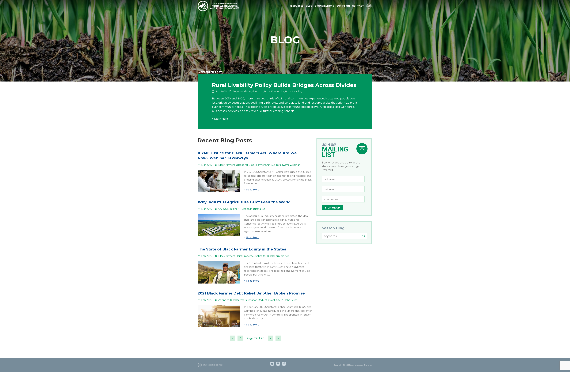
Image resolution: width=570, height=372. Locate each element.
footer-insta (278, 364)
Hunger (244, 209)
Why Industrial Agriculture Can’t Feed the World (244, 202)
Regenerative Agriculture (247, 91)
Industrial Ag (257, 209)
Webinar (295, 165)
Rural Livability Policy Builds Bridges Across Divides (284, 85)
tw (272, 364)
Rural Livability (293, 91)
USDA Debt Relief (286, 300)
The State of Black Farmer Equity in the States (242, 249)
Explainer (233, 209)
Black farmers (226, 165)
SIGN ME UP (332, 207)
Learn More (221, 119)
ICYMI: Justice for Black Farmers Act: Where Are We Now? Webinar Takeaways (247, 155)
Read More (252, 190)
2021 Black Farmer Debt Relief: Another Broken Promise (251, 293)
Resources (296, 6)
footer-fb (284, 364)
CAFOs (222, 209)
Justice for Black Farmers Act (253, 165)
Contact (358, 6)
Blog (309, 6)
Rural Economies (274, 91)
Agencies (223, 300)
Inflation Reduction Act (261, 300)
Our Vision (343, 6)
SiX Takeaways (280, 165)
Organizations (324, 6)
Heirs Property (244, 256)
